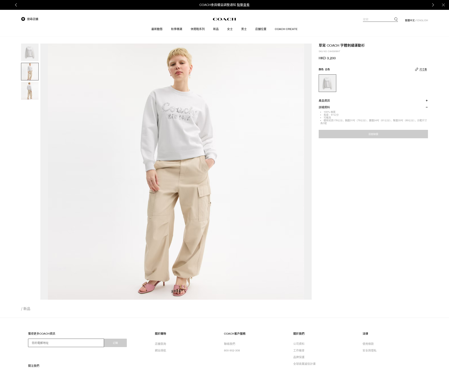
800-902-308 (232, 350)
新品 (26, 308)
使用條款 (368, 343)
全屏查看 (176, 291)
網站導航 (160, 350)
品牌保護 (298, 357)
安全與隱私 (370, 350)
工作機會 (298, 350)
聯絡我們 (229, 343)
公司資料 (298, 343)
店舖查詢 (160, 343)
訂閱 (115, 342)
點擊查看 (243, 5)
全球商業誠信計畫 (304, 363)
